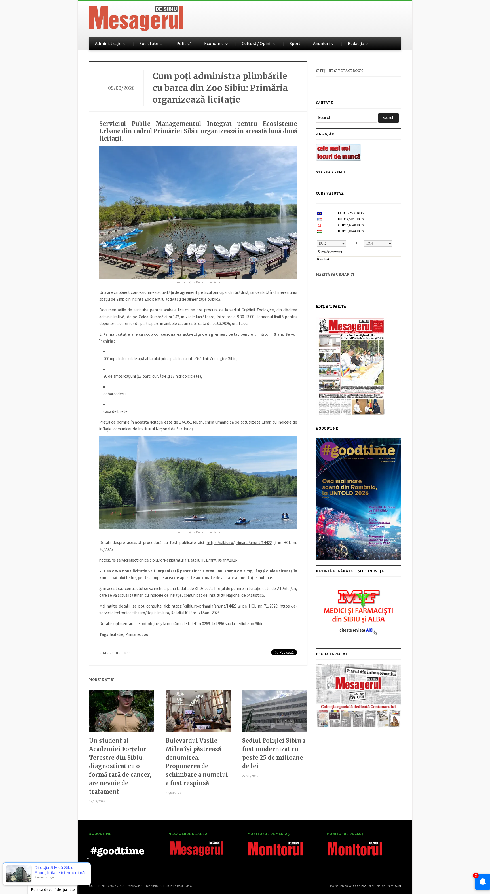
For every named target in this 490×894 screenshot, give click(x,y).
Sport (295, 43)
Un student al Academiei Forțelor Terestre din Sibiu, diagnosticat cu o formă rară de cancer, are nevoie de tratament (120, 766)
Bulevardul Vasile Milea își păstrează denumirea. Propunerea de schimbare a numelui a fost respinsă (197, 762)
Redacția (356, 43)
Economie (214, 43)
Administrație (108, 43)
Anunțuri (321, 43)
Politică (184, 43)
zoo (145, 634)
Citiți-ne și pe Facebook (339, 71)
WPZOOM (394, 886)
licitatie (116, 634)
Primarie (132, 634)
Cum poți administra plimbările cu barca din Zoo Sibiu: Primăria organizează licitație (220, 88)
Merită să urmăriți (335, 275)
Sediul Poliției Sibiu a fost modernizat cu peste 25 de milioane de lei (273, 753)
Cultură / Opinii (256, 43)
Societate (149, 43)
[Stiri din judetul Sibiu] (136, 17)
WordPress (357, 886)
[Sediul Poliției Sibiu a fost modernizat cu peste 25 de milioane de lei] (274, 713)
